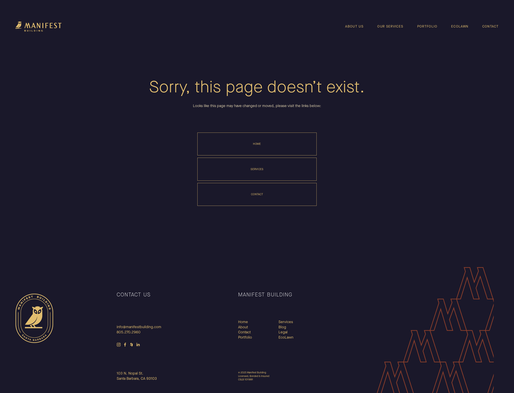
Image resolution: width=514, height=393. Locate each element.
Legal (283, 332)
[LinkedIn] (138, 345)
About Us (354, 26)
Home (257, 144)
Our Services (390, 26)
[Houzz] (132, 345)
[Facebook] (125, 345)
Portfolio (427, 26)
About (243, 327)
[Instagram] (119, 345)
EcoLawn (459, 26)
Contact (490, 26)
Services (257, 169)
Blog (282, 327)
